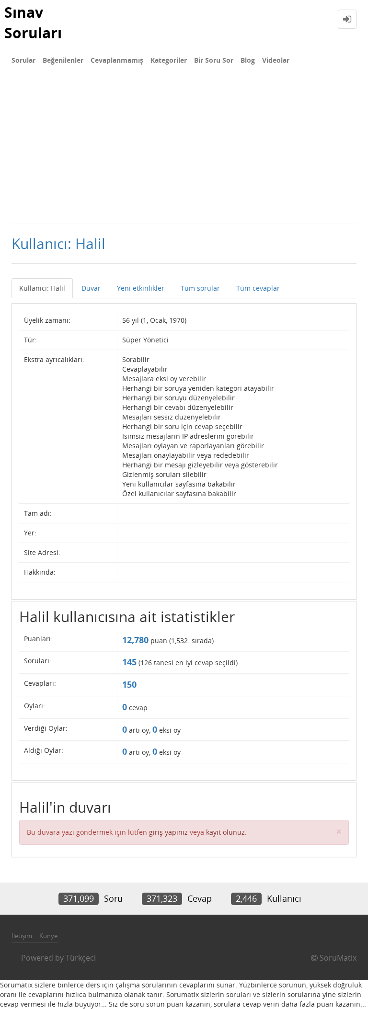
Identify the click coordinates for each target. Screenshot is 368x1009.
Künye (48, 935)
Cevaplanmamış (117, 60)
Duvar (91, 288)
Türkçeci (81, 957)
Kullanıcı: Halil (42, 288)
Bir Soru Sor (213, 60)
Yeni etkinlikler (140, 288)
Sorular (23, 60)
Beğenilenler (63, 60)
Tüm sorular (200, 288)
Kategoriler (168, 60)
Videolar (275, 60)
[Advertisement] (184, 151)
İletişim (22, 935)
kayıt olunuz (225, 832)
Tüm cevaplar (258, 288)
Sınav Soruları (33, 22)
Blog (248, 60)
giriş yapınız (168, 832)
